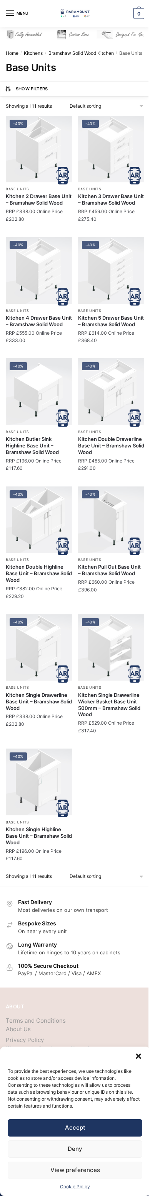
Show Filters (32, 88)
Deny (75, 1148)
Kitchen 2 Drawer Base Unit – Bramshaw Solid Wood (39, 199)
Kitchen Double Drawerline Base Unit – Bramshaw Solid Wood (111, 445)
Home (12, 53)
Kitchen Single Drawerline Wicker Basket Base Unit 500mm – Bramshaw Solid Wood (109, 705)
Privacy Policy (25, 1040)
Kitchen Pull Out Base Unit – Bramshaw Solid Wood (109, 570)
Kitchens (33, 53)
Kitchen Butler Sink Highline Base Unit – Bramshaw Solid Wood (32, 445)
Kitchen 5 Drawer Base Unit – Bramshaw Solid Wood (111, 321)
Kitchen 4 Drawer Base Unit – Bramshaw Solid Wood (39, 321)
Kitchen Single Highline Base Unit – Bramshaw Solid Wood (39, 835)
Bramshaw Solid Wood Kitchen (81, 53)
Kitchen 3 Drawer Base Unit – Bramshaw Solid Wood (111, 199)
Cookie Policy (75, 1186)
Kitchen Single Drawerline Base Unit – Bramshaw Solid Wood (39, 701)
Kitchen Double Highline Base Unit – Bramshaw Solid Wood (39, 573)
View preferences (75, 1170)
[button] (138, 1056)
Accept (75, 1127)
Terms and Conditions (36, 1020)
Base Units (17, 189)
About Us (18, 1029)
